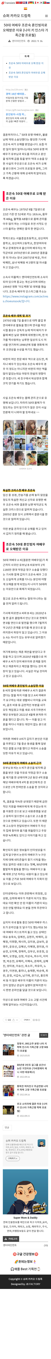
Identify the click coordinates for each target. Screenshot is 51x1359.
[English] (24, 3)
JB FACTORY (33, 1284)
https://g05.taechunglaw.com (20, 110)
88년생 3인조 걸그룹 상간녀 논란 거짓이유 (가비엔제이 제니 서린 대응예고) (32, 1069)
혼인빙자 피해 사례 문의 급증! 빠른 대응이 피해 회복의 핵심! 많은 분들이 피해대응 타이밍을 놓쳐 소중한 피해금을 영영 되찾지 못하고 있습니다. (17, 120)
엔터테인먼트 (19, 41)
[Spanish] (25, 9)
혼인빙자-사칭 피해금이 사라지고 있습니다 (16, 114)
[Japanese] (38, 3)
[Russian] (48, 3)
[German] (31, 3)
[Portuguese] (44, 3)
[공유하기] (13, 1020)
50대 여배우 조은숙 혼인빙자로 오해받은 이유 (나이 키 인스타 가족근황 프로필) (25, 30)
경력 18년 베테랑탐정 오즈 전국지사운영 (16, 94)
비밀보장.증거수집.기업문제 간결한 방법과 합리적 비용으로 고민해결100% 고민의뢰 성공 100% (17, 100)
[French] (27, 3)
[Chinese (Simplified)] (17, 3)
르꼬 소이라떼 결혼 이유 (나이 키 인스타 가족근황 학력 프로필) (32, 1108)
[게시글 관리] (17, 1020)
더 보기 (44, 1035)
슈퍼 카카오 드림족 (16, 1140)
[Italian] (34, 3)
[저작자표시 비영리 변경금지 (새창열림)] (36, 1020)
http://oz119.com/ (14, 90)
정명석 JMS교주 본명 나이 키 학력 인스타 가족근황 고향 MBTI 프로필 (32, 1047)
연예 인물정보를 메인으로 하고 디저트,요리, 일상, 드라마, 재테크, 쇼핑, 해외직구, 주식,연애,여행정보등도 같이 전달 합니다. (20, 1149)
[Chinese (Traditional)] (21, 3)
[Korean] (41, 3)
